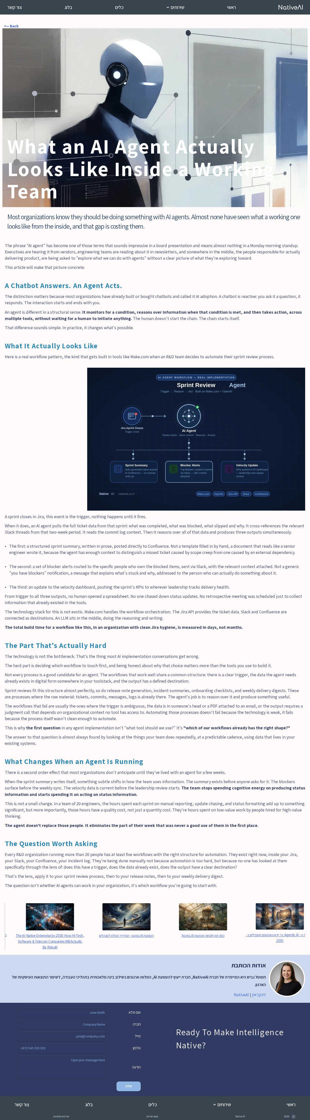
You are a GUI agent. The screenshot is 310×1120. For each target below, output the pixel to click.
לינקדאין (259, 994)
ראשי (231, 7)
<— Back (10, 26)
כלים (119, 7)
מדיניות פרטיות (61, 1116)
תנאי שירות (152, 1116)
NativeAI (241, 994)
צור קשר (14, 7)
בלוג (68, 7)
